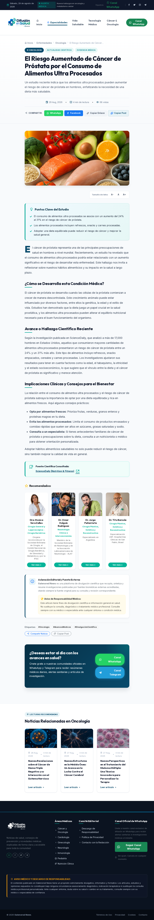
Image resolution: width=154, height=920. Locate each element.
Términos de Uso (104, 915)
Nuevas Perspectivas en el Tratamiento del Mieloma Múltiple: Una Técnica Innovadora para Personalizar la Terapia (113, 771)
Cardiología (63, 837)
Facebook (75, 113)
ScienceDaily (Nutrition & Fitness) (55, 471)
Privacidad (120, 915)
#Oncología (43, 627)
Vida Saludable (78, 22)
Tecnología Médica (94, 22)
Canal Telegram (115, 672)
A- (112, 194)
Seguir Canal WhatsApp (133, 847)
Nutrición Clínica (66, 863)
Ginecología (64, 842)
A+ (124, 194)
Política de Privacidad (92, 837)
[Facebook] (129, 5)
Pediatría (62, 858)
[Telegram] (27, 855)
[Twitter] (21, 855)
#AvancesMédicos (62, 627)
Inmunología (64, 853)
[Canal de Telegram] (145, 5)
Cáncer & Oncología (113, 22)
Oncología (60, 43)
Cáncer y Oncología (63, 830)
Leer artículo (35, 787)
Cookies (132, 915)
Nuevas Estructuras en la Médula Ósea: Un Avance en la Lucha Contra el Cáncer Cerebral (75, 767)
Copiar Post (120, 113)
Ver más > (36, 565)
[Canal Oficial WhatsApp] (9, 855)
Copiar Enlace (97, 113)
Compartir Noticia (39, 633)
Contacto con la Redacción (95, 842)
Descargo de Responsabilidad (90, 830)
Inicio (39, 24)
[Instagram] (140, 5)
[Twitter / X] (134, 5)
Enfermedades (44, 43)
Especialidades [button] (58, 22)
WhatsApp (55, 113)
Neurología (63, 847)
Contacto (143, 915)
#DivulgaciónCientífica (86, 627)
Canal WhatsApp (112, 4)
